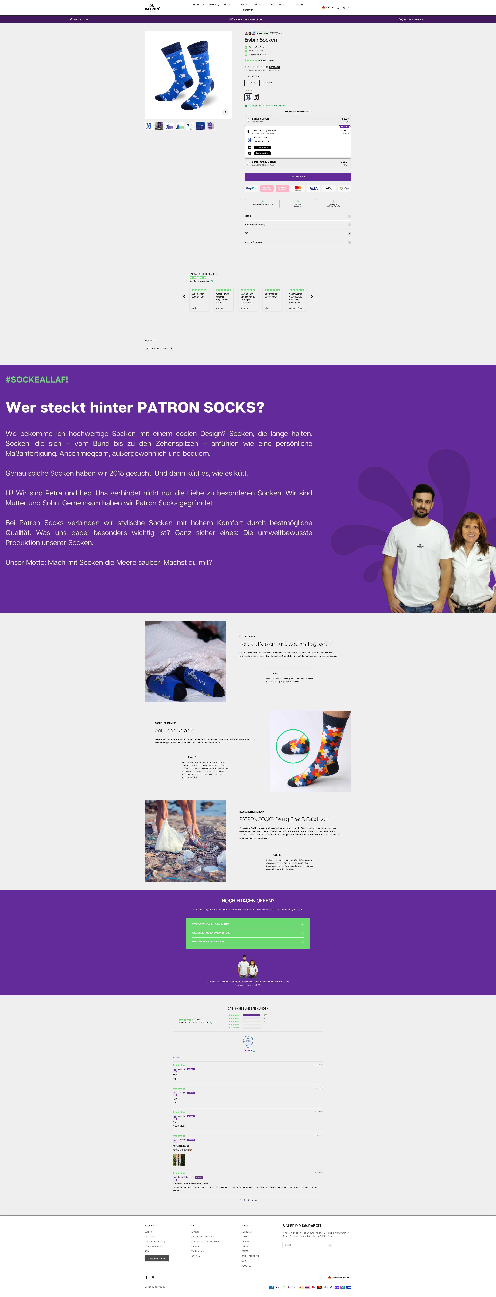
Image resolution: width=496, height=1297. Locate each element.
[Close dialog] (295, 620)
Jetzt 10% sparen (273, 664)
